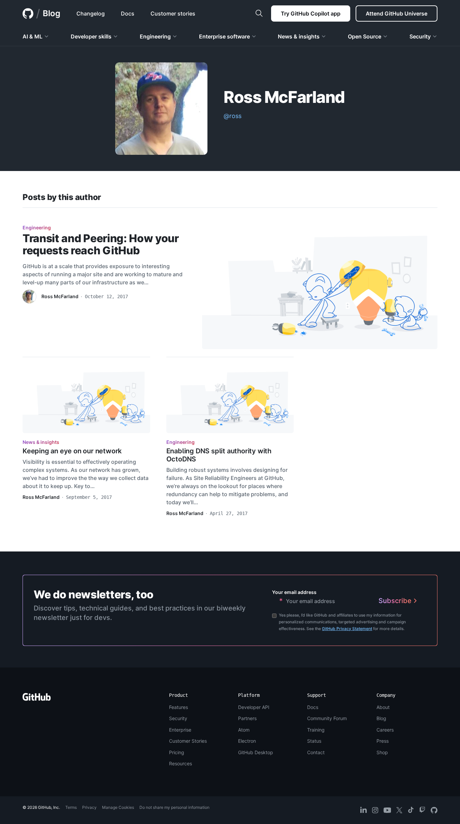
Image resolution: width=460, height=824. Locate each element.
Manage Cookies (118, 807)
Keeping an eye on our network (72, 451)
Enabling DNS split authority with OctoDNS (218, 455)
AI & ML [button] (32, 36)
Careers (385, 730)
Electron (247, 741)
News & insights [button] (299, 36)
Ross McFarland (59, 296)
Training (316, 730)
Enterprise (180, 730)
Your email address (294, 592)
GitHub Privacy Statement (347, 628)
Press (382, 741)
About (383, 707)
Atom (244, 730)
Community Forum (327, 718)
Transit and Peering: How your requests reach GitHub (101, 244)
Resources (180, 763)
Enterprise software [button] (224, 36)
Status (314, 741)
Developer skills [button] (91, 36)
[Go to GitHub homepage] (37, 699)
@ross (232, 115)
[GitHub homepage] (28, 13)
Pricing (176, 752)
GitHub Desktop (255, 752)
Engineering (37, 227)
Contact (316, 752)
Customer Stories (188, 741)
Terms (71, 807)
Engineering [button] (155, 36)
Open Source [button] (364, 36)
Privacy (89, 807)
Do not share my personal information (174, 807)
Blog (51, 13)
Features (178, 707)
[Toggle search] (259, 13)
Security (178, 718)
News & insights (41, 442)
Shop (382, 752)
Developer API (253, 707)
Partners (247, 718)
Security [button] (420, 36)
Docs (312, 707)
